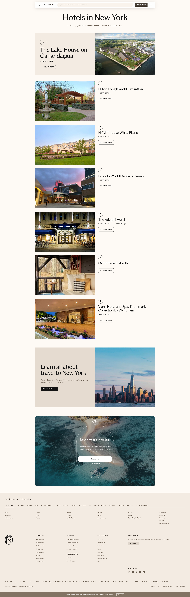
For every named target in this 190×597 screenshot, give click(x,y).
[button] (116, 25)
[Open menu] (150, 4)
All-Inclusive (9, 518)
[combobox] (96, 5)
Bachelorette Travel (134, 518)
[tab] (9, 506)
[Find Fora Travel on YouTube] (140, 572)
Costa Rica (162, 512)
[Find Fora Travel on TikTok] (136, 572)
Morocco (162, 518)
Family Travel (71, 518)
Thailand (162, 515)
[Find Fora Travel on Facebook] (133, 572)
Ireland (161, 521)
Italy (6, 512)
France (69, 512)
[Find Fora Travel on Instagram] (129, 572)
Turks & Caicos (164, 523)
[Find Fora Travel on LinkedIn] (144, 572)
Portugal (131, 512)
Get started (95, 459)
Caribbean (8, 515)
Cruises (38, 518)
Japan (37, 515)
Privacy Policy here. (107, 595)
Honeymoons (101, 518)
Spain (99, 515)
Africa (130, 515)
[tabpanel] (95, 518)
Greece (69, 515)
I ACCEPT (120, 594)
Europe (38, 512)
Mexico (99, 512)
